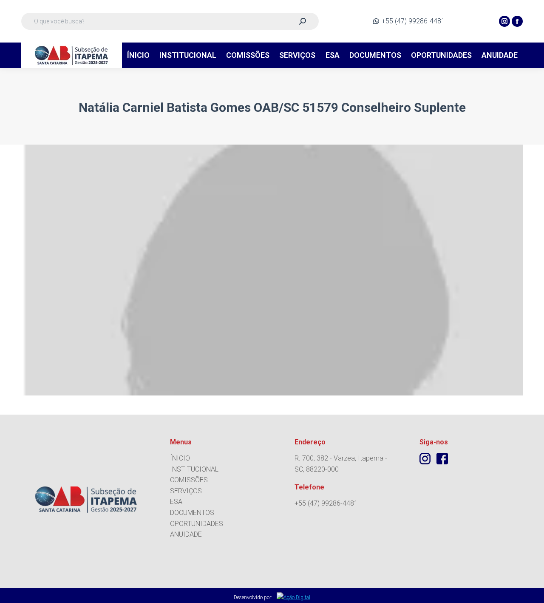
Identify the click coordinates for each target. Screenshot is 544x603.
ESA (176, 502)
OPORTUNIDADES (196, 524)
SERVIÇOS (186, 491)
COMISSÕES (189, 480)
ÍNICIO (180, 458)
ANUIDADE (186, 534)
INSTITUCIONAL (194, 469)
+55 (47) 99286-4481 (413, 21)
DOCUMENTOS (192, 513)
